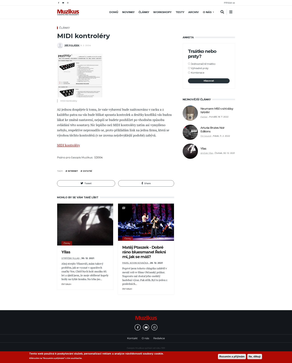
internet (73, 171)
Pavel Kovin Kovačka (135, 263)
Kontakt (132, 338)
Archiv (193, 12)
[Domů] (68, 12)
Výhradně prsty (199, 68)
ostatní (87, 171)
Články (144, 12)
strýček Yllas (70, 258)
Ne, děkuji (255, 356)
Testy (180, 12)
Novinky (128, 12)
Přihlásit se (229, 3)
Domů (113, 12)
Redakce (159, 338)
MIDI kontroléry (68, 145)
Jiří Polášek (71, 45)
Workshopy (162, 12)
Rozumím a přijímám (232, 356)
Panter (203, 117)
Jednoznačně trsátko (203, 63)
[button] (86, 183)
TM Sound (205, 136)
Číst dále (66, 284)
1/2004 (98, 157)
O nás (207, 12)
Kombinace (197, 72)
